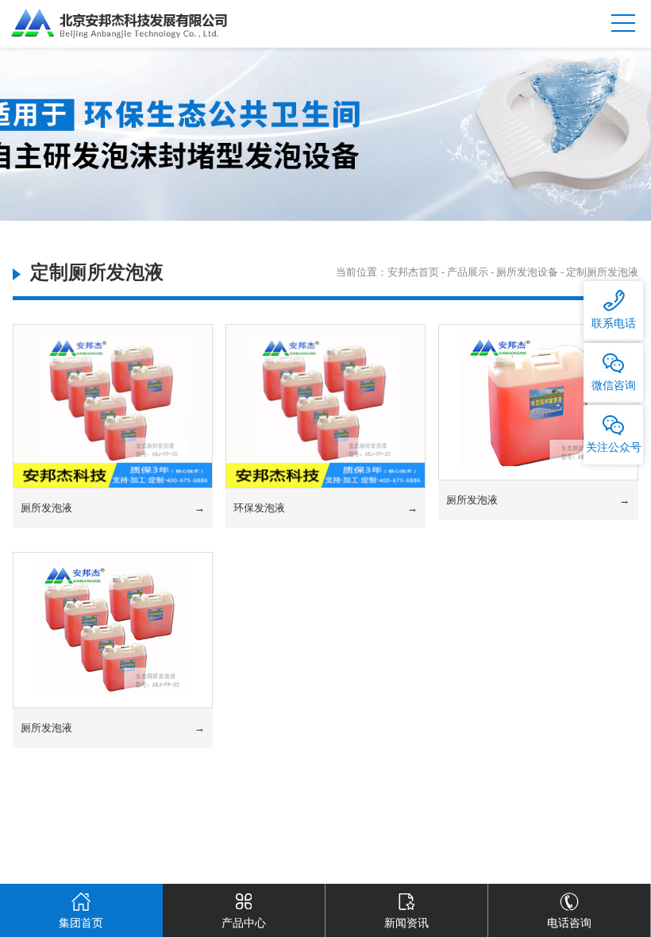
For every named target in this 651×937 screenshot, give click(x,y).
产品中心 (243, 923)
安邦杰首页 (413, 272)
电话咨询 (569, 923)
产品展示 (467, 272)
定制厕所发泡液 (602, 272)
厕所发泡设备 (527, 272)
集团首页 (81, 923)
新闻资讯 (406, 923)
